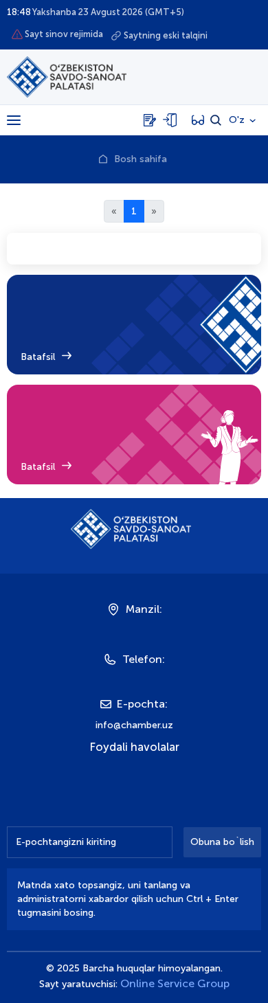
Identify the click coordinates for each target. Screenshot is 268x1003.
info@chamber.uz (134, 725)
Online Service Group (175, 983)
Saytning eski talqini (166, 35)
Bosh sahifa (140, 159)
